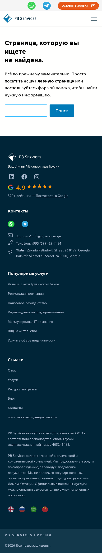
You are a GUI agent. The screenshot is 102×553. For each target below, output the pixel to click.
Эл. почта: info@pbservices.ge (38, 236)
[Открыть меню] (94, 19)
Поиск (62, 110)
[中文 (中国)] (45, 509)
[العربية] (34, 509)
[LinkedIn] (12, 177)
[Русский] (22, 509)
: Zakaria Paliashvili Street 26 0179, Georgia (53, 250)
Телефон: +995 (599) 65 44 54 (38, 243)
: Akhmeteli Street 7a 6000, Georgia (48, 256)
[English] (11, 509)
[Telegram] (47, 6)
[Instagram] (37, 177)
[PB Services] (21, 21)
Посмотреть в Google (52, 195)
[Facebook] (24, 177)
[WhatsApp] (32, 6)
